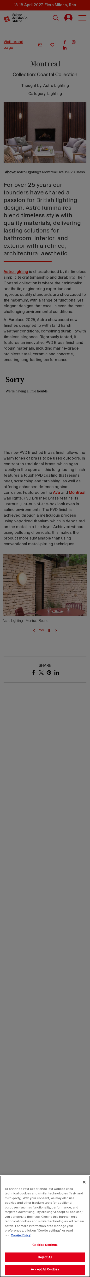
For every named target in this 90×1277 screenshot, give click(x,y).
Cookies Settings (45, 1245)
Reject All (45, 1257)
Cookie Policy (20, 1235)
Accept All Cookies (45, 1269)
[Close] (84, 1182)
